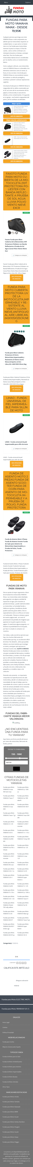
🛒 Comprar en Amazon (20, 255)
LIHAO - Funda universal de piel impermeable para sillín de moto (16, 443)
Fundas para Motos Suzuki (11, 1132)
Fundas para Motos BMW (10, 1112)
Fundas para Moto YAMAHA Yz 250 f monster (8, 856)
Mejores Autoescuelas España (12, 1047)
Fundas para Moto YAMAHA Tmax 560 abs (23, 815)
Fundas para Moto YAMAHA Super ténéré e (23, 877)
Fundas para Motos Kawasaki (11, 1107)
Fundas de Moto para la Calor (11, 1056)
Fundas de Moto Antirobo (10, 1082)
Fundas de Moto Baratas (10, 1077)
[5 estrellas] (10, 982)
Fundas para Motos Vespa (10, 1137)
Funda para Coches (8, 1042)
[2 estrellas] (21, 971)
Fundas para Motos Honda (11, 1097)
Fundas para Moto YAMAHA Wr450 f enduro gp (8, 926)
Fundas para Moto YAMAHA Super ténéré (23, 926)
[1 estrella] (11, 971)
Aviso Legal (6, 1022)
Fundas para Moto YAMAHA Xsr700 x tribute (8, 847)
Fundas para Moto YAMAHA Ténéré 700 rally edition (8, 905)
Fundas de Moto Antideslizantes (12, 1062)
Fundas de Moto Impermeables (12, 1072)
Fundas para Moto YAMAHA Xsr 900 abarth (23, 798)
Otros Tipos (6, 1087)
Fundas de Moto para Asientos (12, 1067)
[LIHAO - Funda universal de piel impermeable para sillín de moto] (16, 428)
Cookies (5, 1027)
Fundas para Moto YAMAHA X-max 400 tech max (8, 789)
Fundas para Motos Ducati (10, 1117)
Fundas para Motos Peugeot (11, 1127)
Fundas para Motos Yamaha (11, 1102)
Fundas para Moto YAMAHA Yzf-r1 (15, 1009)
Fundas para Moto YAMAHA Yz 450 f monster (23, 824)
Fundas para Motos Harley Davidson (14, 1122)
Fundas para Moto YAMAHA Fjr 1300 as (23, 789)
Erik (16, 957)
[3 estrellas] (11, 976)
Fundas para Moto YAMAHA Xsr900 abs (8, 839)
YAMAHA (15, 943)
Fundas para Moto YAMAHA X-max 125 (23, 856)
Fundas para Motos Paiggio (11, 1142)
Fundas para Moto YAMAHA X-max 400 (8, 807)
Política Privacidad (8, 1032)
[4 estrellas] (22, 976)
